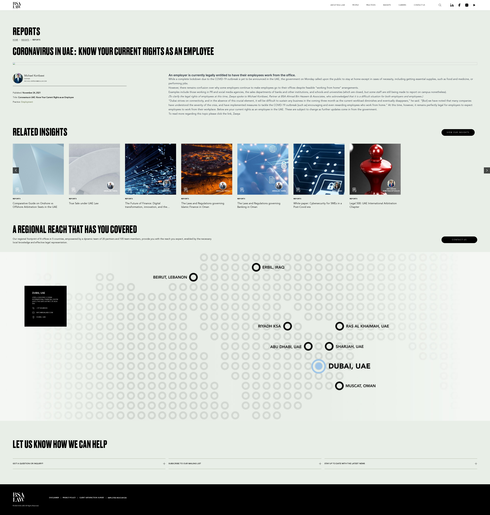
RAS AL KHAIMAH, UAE (338, 321)
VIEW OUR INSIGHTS (458, 132)
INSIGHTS (387, 5)
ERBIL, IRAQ (252, 263)
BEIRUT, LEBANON (156, 273)
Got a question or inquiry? (28, 464)
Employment (27, 102)
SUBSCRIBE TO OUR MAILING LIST (185, 464)
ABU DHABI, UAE (273, 342)
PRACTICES (371, 5)
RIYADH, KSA (258, 322)
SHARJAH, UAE (326, 342)
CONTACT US (419, 5)
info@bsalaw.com (44, 312)
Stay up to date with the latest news (344, 464)
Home (15, 40)
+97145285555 (41, 308)
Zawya (236, 114)
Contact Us (459, 240)
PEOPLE (355, 5)
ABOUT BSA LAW (337, 5)
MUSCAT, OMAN (337, 381)
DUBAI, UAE (311, 359)
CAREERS (402, 5)
